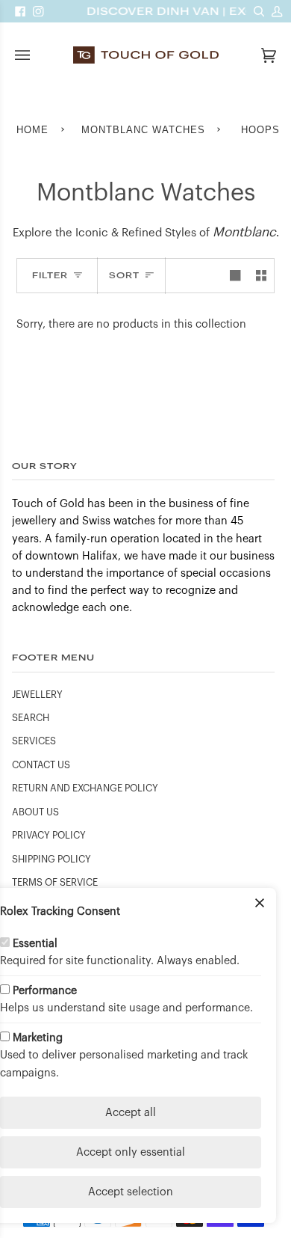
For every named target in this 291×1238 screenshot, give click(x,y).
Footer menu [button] (53, 657)
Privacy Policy (49, 835)
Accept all (130, 1112)
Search (30, 718)
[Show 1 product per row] (235, 275)
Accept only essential (130, 1152)
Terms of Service (55, 882)
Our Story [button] (45, 466)
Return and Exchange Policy (85, 788)
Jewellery (37, 694)
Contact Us (41, 765)
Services (34, 741)
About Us (35, 812)
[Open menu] (37, 55)
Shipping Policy (51, 859)
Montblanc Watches (143, 129)
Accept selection (130, 1192)
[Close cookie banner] (259, 904)
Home (32, 129)
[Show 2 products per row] (261, 275)
